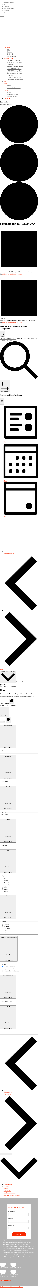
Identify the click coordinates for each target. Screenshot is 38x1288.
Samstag (6, 889)
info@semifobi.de (15, 1267)
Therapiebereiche (9, 58)
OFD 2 (9, 92)
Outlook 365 (7, 1188)
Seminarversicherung (9, 8)
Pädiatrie (10, 64)
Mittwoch (6, 883)
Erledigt (3, 722)
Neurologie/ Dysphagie (14, 62)
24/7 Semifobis (11, 56)
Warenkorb (6, 12)
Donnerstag (7, 885)
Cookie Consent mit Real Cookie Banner (11, 1287)
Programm (7, 47)
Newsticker (10, 86)
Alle (8, 50)
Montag (6, 878)
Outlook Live (7, 1191)
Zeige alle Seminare (9, 966)
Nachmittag (7, 928)
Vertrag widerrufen (5, 1280)
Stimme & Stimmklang (14, 60)
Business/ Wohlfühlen (14, 77)
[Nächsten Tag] (21, 666)
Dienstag (6, 880)
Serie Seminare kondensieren (10, 686)
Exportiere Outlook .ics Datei (12, 1195)
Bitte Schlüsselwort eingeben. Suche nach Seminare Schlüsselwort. (18, 338)
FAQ (5, 81)
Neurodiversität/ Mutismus (15, 67)
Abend (5, 930)
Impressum (6, 6)
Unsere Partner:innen (14, 88)
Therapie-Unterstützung (14, 73)
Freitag (5, 887)
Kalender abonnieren (6, 1154)
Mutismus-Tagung (12, 94)
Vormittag (6, 926)
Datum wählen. (20, 682)
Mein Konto (6, 10)
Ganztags (6, 924)
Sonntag (6, 891)
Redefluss (10, 75)
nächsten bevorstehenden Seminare (12, 274)
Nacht (5, 932)
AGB (5, 4)
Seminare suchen (5, 381)
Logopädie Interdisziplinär (15, 79)
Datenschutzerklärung (9, 2)
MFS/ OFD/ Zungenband (15, 71)
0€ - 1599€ (4, 815)
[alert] (19, 251)
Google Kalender (8, 1184)
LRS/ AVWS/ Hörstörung (14, 69)
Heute (1, 669)
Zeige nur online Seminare (11, 969)
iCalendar (6, 1186)
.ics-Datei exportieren (9, 1193)
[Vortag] (21, 610)
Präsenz (9, 52)
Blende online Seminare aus (11, 971)
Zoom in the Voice (12, 96)
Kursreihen (7, 98)
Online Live (10, 54)
